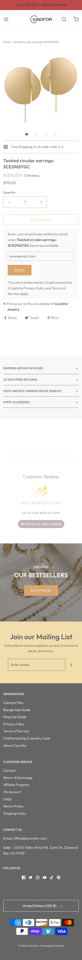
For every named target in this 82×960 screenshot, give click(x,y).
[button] (41, 88)
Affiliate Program (16, 784)
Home (6, 42)
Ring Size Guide (14, 717)
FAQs (7, 799)
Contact (9, 770)
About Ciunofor (15, 745)
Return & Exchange (18, 777)
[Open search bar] (64, 19)
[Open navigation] (6, 19)
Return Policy (13, 806)
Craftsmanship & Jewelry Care (26, 738)
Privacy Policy (34, 288)
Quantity (9, 192)
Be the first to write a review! (41, 524)
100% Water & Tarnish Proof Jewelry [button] (32, 391)
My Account (12, 792)
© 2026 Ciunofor (28, 945)
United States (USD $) (40, 906)
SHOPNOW (41, 590)
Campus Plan (13, 702)
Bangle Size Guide (16, 710)
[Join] (71, 665)
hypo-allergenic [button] (16, 402)
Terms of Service (16, 731)
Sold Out (41, 219)
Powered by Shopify (52, 945)
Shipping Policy (14, 813)
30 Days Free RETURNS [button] (20, 380)
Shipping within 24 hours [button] (23, 368)
